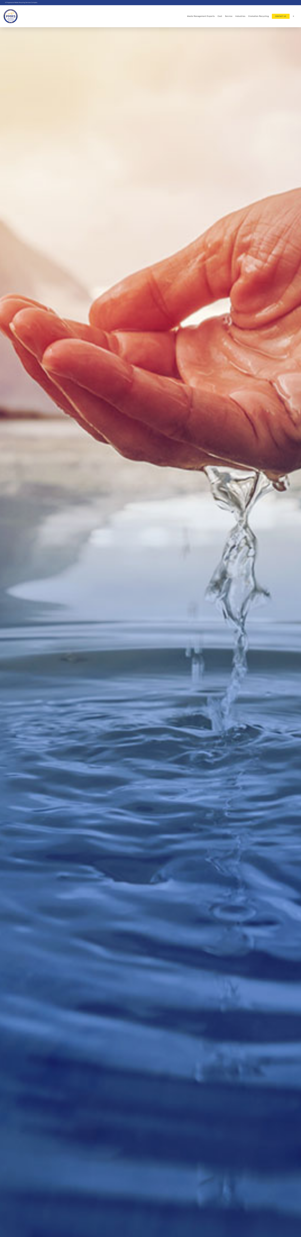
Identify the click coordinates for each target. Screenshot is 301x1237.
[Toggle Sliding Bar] (294, 16)
